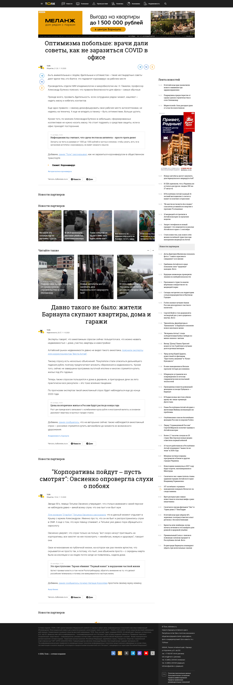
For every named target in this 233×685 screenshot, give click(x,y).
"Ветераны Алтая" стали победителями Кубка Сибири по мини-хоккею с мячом (178, 335)
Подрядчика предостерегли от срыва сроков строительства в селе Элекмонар (56, 288)
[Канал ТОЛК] (89, 179)
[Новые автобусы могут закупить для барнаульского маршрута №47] (95, 277)
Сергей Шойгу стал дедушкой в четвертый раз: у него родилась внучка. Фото (177, 315)
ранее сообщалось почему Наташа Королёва (83, 583)
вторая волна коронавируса (60, 171)
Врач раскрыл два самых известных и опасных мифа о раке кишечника (179, 499)
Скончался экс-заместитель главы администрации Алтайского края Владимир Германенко (179, 478)
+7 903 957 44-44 (171, 653)
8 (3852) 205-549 (171, 663)
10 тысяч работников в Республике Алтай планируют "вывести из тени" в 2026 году (179, 448)
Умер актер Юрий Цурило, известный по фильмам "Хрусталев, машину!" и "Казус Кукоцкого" (177, 357)
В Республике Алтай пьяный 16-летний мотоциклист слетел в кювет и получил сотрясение (178, 196)
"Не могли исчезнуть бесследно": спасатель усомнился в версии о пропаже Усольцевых (178, 206)
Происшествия (102, 4)
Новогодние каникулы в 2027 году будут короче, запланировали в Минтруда (179, 468)
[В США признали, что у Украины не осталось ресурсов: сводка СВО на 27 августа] (135, 277)
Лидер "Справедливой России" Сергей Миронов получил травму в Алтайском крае (179, 427)
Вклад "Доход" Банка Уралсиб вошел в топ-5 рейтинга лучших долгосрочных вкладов (178, 346)
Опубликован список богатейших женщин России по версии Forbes (179, 418)
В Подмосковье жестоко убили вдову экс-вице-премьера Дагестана (177, 399)
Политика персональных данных (179, 673)
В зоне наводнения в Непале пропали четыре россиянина (176, 367)
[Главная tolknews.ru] (50, 3)
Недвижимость (154, 4)
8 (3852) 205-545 (171, 660)
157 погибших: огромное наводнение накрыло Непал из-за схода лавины (179, 489)
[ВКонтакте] (146, 67)
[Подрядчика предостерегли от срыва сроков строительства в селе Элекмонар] (56, 277)
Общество (50, 68)
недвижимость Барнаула (58, 436)
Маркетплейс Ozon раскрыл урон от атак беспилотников (178, 106)
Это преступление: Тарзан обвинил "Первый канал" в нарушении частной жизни (95, 566)
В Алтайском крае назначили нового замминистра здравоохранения (177, 87)
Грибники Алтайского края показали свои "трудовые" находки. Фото (176, 266)
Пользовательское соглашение (179, 675)
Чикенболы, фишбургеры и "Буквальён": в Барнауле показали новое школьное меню (179, 325)
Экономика (136, 4)
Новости (69, 4)
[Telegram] (140, 67)
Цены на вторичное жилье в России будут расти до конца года (84, 405)
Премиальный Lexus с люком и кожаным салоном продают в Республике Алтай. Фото (177, 537)
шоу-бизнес (53, 589)
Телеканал (84, 4)
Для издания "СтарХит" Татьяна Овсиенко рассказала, (77, 514)
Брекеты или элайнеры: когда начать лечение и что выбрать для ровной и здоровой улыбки (179, 527)
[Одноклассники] (152, 67)
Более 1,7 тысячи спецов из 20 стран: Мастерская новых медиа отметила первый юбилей (178, 437)
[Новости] (75, 179)
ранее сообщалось (69, 422)
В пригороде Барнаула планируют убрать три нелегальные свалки (179, 546)
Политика (119, 4)
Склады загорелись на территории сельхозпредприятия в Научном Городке (179, 294)
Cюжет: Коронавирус (63, 165)
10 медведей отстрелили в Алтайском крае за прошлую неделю (176, 216)
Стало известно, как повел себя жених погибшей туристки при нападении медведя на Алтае (177, 237)
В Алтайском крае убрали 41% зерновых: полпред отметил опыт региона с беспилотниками (179, 517)
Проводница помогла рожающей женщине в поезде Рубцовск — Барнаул (178, 389)
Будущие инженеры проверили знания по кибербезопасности (178, 275)
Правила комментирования (177, 678)
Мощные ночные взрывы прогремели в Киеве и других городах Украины (177, 458)
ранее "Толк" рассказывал (73, 154)
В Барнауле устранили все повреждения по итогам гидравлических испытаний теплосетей (176, 378)
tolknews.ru (172, 627)
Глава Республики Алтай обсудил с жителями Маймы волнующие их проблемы (179, 409)
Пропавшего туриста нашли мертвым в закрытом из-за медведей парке (176, 284)
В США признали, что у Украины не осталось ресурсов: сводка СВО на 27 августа (134, 288)
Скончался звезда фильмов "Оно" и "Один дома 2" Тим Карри (179, 508)
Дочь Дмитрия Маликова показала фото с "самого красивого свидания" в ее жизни (179, 256)
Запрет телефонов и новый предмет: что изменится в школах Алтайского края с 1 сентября (179, 227)
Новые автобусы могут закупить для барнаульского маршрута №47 (94, 288)
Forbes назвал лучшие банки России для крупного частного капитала (177, 305)
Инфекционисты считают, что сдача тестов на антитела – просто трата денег (93, 137)
